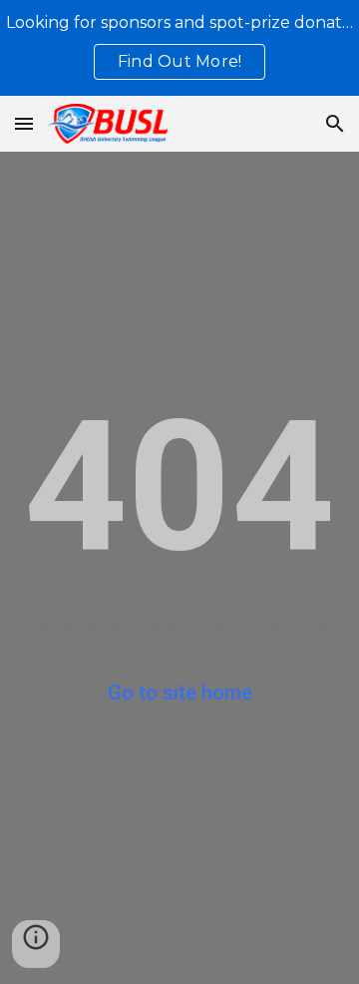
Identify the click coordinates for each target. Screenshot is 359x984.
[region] (179, 48)
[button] (24, 123)
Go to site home (180, 693)
